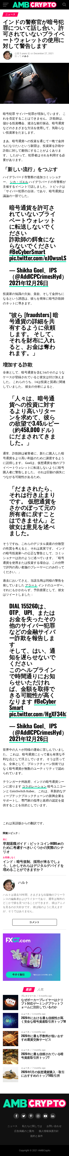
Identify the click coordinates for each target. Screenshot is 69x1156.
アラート (31, 585)
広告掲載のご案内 (24, 1131)
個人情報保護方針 (49, 1131)
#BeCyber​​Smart (27, 251)
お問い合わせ (54, 1126)
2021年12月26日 (28, 282)
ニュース (12, 1126)
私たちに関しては (32, 1126)
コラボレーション (34, 786)
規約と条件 (36, 1136)
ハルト (25, 56)
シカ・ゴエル (19, 182)
